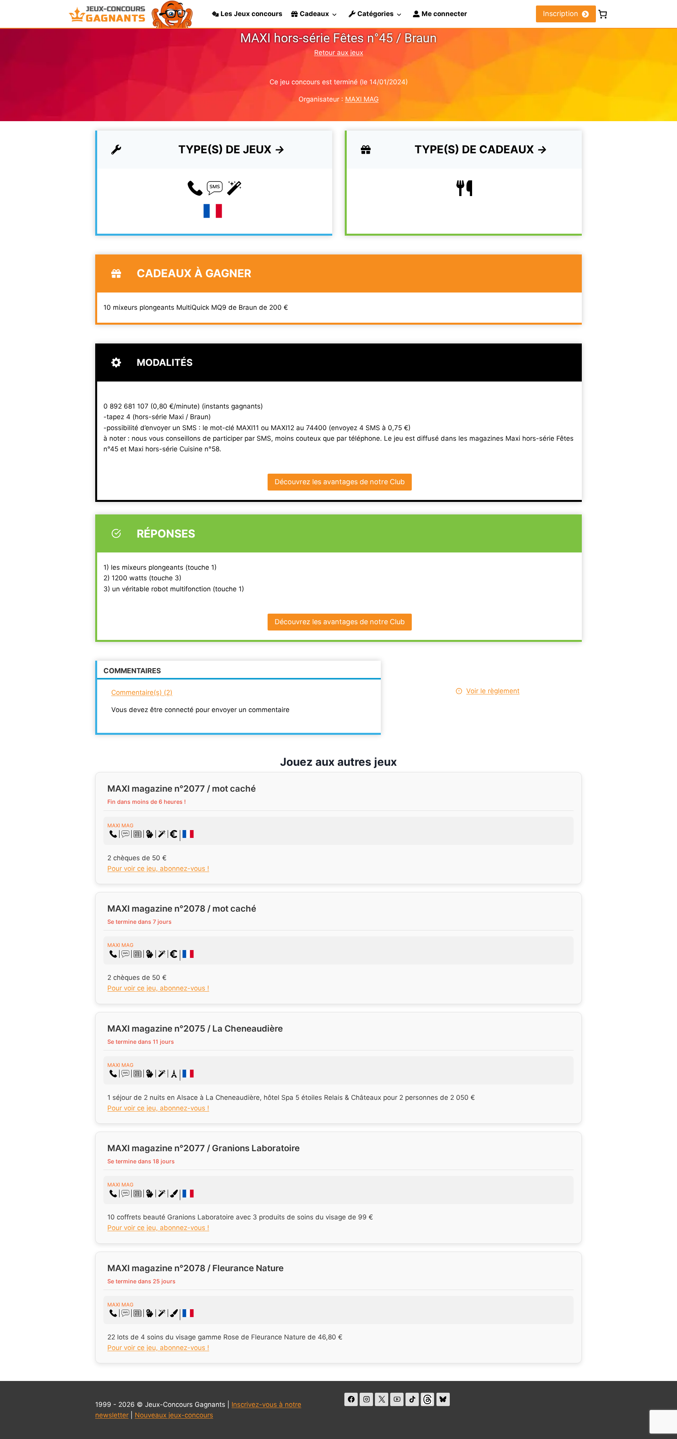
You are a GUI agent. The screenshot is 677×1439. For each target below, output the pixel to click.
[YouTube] (397, 1399)
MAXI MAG (362, 99)
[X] (381, 1399)
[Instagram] (366, 1399)
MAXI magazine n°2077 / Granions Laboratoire (203, 1148)
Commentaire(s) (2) (141, 692)
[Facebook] (351, 1399)
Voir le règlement (493, 691)
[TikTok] (412, 1399)
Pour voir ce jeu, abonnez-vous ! (158, 868)
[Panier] (602, 14)
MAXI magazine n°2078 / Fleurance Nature (195, 1268)
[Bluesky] (443, 1399)
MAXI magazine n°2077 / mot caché (181, 788)
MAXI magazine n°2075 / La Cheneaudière (195, 1028)
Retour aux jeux (338, 52)
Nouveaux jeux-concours (174, 1415)
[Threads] (427, 1399)
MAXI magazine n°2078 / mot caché (181, 908)
